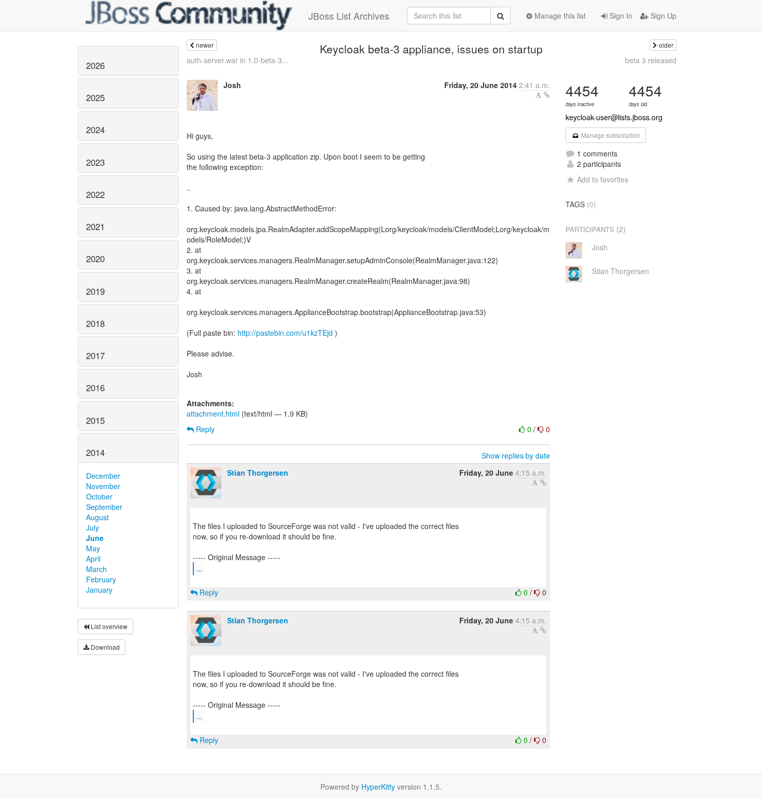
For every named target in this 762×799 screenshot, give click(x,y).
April (93, 558)
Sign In (620, 15)
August (97, 517)
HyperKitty (378, 786)
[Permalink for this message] (547, 94)
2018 (95, 323)
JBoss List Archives (348, 15)
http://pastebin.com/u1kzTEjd (285, 332)
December (103, 475)
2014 (95, 452)
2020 (95, 258)
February (101, 579)
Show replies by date (516, 455)
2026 (95, 65)
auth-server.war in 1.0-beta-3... (237, 60)
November (103, 486)
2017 (95, 355)
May (93, 548)
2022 (95, 194)
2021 (95, 226)
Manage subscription (610, 135)
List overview (108, 626)
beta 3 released (650, 60)
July (92, 527)
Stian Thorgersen (257, 472)
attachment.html (213, 413)
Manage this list (559, 15)
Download (104, 647)
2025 (95, 97)
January (99, 589)
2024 (95, 129)
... (199, 568)
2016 (95, 387)
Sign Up (662, 15)
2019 (95, 291)
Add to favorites (602, 179)
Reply (204, 429)
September (104, 507)
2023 (95, 162)
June (95, 538)
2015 (95, 420)
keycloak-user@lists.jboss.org (614, 117)
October (99, 496)
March (96, 569)
